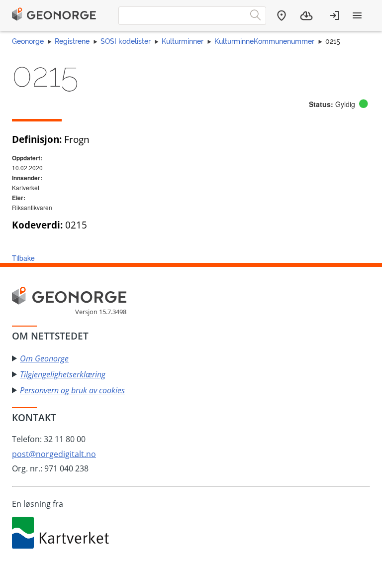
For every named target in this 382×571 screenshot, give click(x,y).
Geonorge (28, 41)
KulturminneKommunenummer (264, 41)
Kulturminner (182, 41)
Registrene (72, 41)
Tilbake (23, 258)
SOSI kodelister (125, 41)
